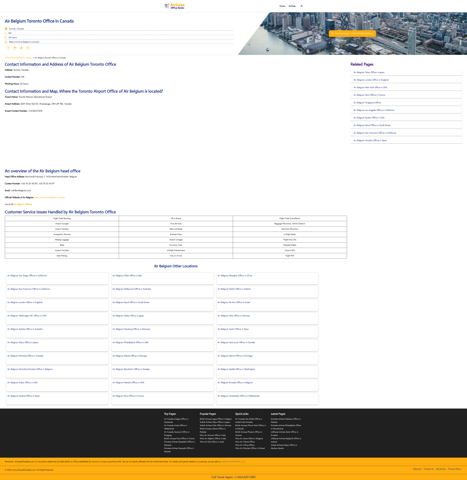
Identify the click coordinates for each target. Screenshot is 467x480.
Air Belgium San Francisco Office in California (28, 289)
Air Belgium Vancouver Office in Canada (236, 342)
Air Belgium (28, 57)
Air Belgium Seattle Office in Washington (236, 369)
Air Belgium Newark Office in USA (128, 382)
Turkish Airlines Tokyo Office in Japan (215, 422)
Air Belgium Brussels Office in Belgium (235, 382)
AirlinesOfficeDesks (13, 57)
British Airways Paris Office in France (179, 438)
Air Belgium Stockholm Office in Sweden (131, 369)
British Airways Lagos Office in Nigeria (216, 419)
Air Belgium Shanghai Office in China (235, 275)
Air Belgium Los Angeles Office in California (374, 110)
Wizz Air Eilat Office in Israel (212, 441)
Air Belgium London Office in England (24, 302)
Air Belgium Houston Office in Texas (370, 140)
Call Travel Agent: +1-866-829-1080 (233, 477)
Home (282, 6)
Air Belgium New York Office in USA (370, 87)
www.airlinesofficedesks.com (24, 469)
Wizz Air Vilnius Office (244, 445)
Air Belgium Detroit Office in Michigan (235, 355)
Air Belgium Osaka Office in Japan (128, 315)
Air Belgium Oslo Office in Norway (234, 315)
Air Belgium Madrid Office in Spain (23, 395)
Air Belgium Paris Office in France (128, 395)
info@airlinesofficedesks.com (233, 461)
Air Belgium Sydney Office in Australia (25, 329)
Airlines (292, 6)
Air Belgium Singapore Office (367, 102)
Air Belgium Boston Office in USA (369, 117)
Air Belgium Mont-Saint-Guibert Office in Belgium (30, 369)
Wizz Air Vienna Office (245, 441)
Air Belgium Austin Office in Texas (233, 329)
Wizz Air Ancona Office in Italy (213, 435)
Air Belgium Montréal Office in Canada (25, 355)
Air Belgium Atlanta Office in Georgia (129, 355)
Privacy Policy (454, 469)
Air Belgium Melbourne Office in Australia (131, 289)
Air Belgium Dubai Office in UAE (22, 382)
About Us (417, 469)
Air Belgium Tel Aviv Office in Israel (234, 302)
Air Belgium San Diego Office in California (27, 275)
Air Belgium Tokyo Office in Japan (22, 342)
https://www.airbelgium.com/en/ (50, 197)
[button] (302, 6)
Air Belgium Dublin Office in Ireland (234, 289)
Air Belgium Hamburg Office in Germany (131, 329)
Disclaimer (441, 469)
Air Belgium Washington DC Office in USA (26, 315)
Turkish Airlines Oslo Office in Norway (215, 425)
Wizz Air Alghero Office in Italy (213, 438)
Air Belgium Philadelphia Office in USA (130, 342)
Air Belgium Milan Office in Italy (127, 275)
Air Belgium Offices (23, 204)
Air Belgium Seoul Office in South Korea (130, 302)
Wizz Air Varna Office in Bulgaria (249, 438)
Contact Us (429, 469)
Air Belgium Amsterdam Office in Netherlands (239, 395)
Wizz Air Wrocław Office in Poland (250, 448)
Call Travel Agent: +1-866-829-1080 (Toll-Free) (354, 33)
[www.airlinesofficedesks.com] (174, 5)
